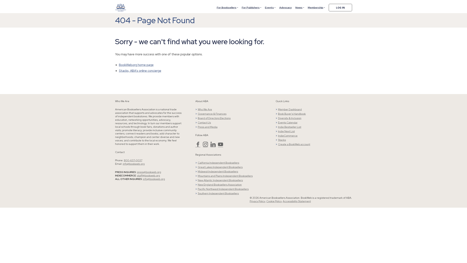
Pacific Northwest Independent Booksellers (223, 189)
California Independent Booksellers (218, 162)
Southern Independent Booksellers (218, 193)
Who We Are (205, 109)
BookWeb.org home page (136, 65)
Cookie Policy (273, 201)
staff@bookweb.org (148, 175)
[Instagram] (205, 146)
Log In (340, 7)
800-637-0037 (133, 160)
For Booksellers (226, 7)
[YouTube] (220, 146)
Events (269, 7)
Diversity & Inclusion (289, 118)
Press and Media (207, 127)
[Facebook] (197, 146)
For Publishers (251, 7)
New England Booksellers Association (220, 184)
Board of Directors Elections (214, 118)
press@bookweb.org (149, 172)
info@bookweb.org (134, 163)
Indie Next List (286, 131)
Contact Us (204, 122)
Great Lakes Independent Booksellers (220, 167)
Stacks (282, 140)
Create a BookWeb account (294, 144)
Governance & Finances (212, 113)
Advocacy (285, 7)
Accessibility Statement (297, 201)
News (298, 7)
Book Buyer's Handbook (292, 113)
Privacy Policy (257, 201)
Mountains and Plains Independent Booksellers (225, 176)
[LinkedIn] (213, 146)
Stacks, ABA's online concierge (140, 71)
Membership (315, 7)
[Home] (120, 5)
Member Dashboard (290, 109)
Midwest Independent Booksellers (218, 171)
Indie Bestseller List (289, 127)
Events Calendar (288, 122)
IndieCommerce (288, 135)
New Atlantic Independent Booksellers (220, 180)
